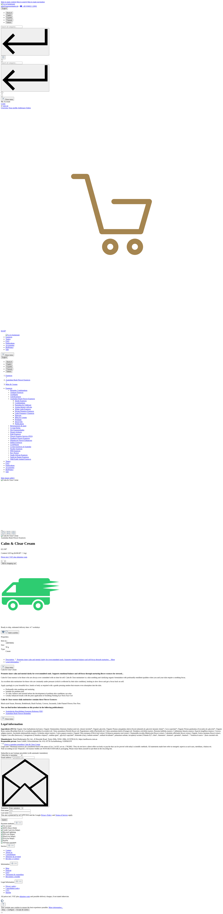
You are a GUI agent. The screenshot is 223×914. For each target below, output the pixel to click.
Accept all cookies (22, 910)
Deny (3, 910)
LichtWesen (14, 445)
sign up (5, 106)
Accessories (10, 468)
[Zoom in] (13, 533)
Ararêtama (14, 395)
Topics (8, 461)
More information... (56, 907)
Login (3, 104)
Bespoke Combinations (18, 390)
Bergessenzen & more (18, 426)
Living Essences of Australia (20, 447)
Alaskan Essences (16, 392)
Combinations (20, 403)
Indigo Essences (16, 443)
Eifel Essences (15, 434)
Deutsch (9, 13)
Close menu (9, 99)
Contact (8, 850)
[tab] (60, 660)
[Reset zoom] (8, 533)
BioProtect (9, 470)
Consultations (11, 855)
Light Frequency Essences (24, 413)
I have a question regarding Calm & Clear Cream (22, 744)
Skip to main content (8, 2)
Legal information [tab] (12, 662)
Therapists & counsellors (15, 875)
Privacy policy (11, 886)
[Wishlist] (2, 93)
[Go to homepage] (8, 4)
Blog (7, 868)
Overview (5, 108)
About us (9, 852)
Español (9, 18)
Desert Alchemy (16, 432)
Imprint (8, 892)
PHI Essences (15, 451)
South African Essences (19, 455)
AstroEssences (15, 397)
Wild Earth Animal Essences (20, 459)
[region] (111, 508)
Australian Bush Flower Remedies (18, 713)
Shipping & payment (13, 857)
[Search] (25, 41)
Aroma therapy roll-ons (23, 407)
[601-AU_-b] (9, 480)
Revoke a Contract (12, 859)
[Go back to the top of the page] (3, 904)
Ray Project (14, 453)
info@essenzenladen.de (9, 6)
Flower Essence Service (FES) (21, 436)
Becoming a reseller (13, 877)
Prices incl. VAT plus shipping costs (14, 557)
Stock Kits (19, 422)
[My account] (2, 95)
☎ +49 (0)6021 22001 (28, 6)
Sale (7, 472)
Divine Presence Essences (24, 411)
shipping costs (25, 896)
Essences (9, 388)
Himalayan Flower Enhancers (21, 440)
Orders (28, 108)
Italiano (9, 22)
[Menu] (3, 57)
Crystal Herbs (15, 428)
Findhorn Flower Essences (20, 438)
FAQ (7, 463)
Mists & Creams (21, 417)
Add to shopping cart (9, 563)
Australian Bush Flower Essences (22, 399)
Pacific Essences (16, 449)
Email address (7, 757)
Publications (19, 424)
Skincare (18, 415)
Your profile (13, 108)
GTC (7, 890)
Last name (5, 813)
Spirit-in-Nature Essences (19, 457)
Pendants (18, 420)
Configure (11, 910)
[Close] (2, 530)
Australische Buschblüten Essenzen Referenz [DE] (24, 711)
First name (5, 810)
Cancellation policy (13, 888)
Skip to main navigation (36, 2)
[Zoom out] (3, 533)
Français (9, 20)
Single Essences (21, 401)
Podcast (8, 870)
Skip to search (21, 2)
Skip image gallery (8, 478)
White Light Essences (23, 409)
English (9, 15)
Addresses (22, 108)
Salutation (5, 808)
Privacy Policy (46, 815)
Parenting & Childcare (23, 405)
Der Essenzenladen (17, 430)
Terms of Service (61, 815)
